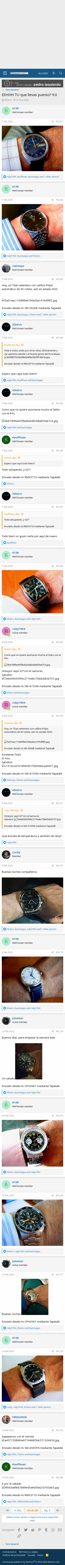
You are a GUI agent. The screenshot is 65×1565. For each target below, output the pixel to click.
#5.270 (59, 715)
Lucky (16, 852)
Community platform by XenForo (31, 1561)
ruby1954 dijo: (11, 810)
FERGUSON (19, 1417)
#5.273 (59, 952)
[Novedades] (53, 73)
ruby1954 (18, 629)
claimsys (18, 266)
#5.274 (59, 1031)
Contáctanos (9, 1551)
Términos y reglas (28, 1551)
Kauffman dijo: (12, 344)
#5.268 (59, 566)
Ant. (18, 1510)
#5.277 (59, 1274)
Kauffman (19, 437)
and (19, 427)
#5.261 (59, 121)
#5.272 (59, 865)
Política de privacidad (14, 1555)
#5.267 (59, 506)
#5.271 (59, 803)
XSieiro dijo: (10, 457)
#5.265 (59, 403)
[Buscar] (60, 73)
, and (23, 255)
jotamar (17, 1018)
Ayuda (31, 1555)
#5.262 (59, 199)
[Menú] (5, 73)
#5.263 (59, 279)
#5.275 (59, 1115)
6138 (15, 108)
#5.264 (59, 337)
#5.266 (59, 450)
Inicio (40, 1555)
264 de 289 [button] (32, 1510)
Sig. (46, 1510)
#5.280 (59, 1477)
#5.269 (59, 642)
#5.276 (59, 1195)
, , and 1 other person (33, 176)
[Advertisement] (32, 34)
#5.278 (59, 1351)
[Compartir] (52, 122)
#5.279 (59, 1430)
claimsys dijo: (11, 723)
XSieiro (8, 99)
